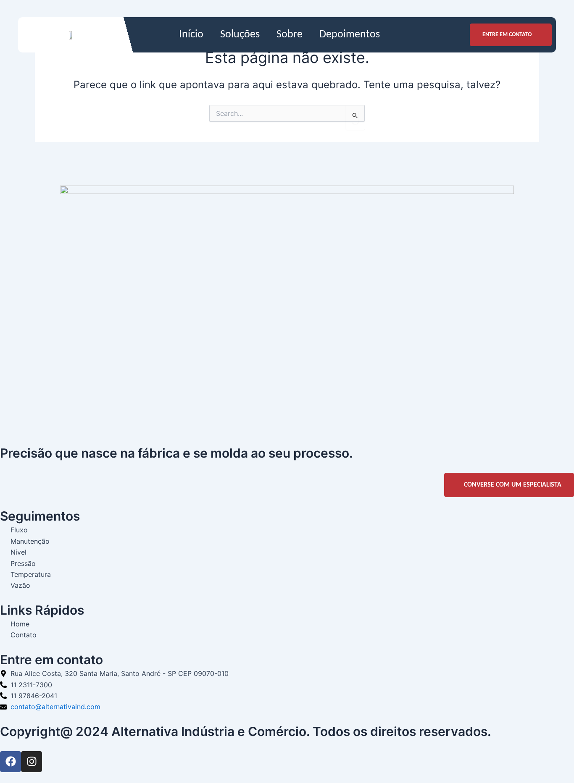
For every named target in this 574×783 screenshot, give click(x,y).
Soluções (240, 34)
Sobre (289, 34)
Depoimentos (349, 34)
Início (191, 34)
